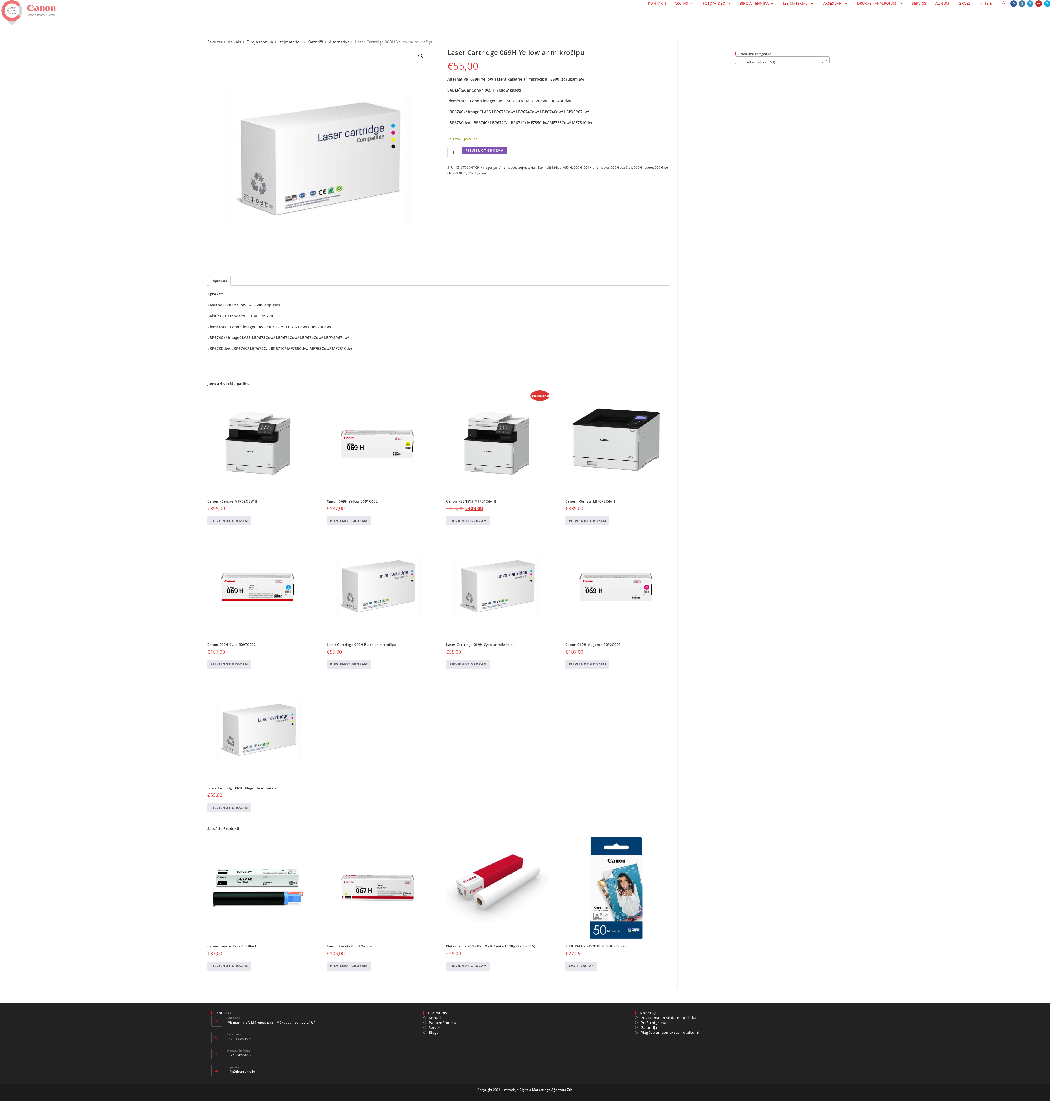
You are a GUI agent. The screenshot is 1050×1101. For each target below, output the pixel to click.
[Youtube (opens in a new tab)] (1038, 3)
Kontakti (436, 1018)
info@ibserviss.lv (240, 1071)
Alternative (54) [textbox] (780, 62)
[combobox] (782, 60)
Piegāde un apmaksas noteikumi (670, 1032)
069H (578, 167)
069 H (567, 167)
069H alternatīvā (596, 167)
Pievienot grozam (484, 150)
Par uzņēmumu (442, 1022)
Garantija (649, 1027)
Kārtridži (315, 42)
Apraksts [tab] (220, 280)
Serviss (435, 1027)
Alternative (339, 42)
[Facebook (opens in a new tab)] (1013, 3)
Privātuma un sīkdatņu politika (668, 1018)
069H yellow (477, 173)
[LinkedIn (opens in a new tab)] (1030, 3)
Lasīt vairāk (581, 965)
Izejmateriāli (290, 42)
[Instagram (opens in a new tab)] (1022, 3)
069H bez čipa (621, 167)
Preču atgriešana (656, 1022)
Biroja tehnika (260, 42)
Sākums (214, 42)
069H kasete (643, 167)
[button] (421, 56)
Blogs (434, 1032)
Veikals (234, 42)
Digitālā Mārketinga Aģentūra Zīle (546, 1089)
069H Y (460, 173)
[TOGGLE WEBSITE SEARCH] (1004, 3)
